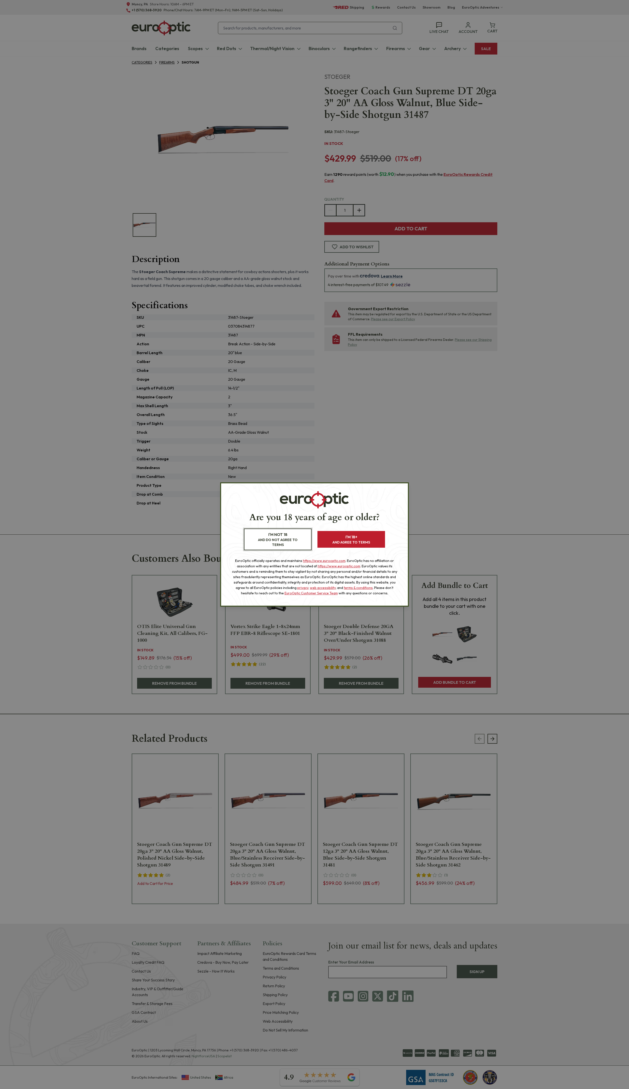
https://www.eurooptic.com (324, 560)
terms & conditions (358, 588)
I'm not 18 (278, 539)
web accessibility (323, 588)
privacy (302, 588)
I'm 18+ (351, 539)
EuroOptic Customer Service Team (311, 593)
